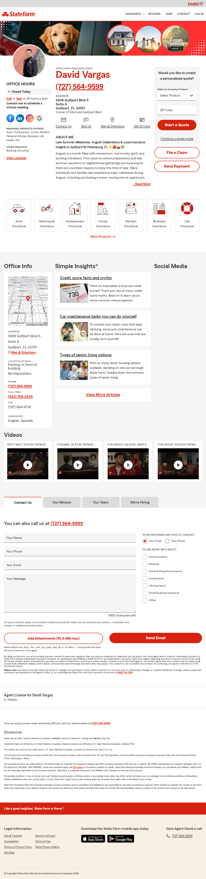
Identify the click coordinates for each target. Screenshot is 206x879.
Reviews (154, 14)
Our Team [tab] (100, 502)
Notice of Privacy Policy (18, 847)
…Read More (141, 184)
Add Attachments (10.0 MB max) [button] (54, 638)
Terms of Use (43, 841)
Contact (183, 14)
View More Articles (103, 395)
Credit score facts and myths (86, 278)
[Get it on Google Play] (120, 839)
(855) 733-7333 (125, 672)
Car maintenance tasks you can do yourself (98, 316)
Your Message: (16, 578)
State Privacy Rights (47, 847)
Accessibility (11, 841)
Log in (199, 14)
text (19, 98)
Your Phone (14, 551)
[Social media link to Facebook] (10, 118)
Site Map (9, 852)
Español (193, 3)
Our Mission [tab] (62, 502)
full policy (78, 767)
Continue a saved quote (177, 138)
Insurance (133, 14)
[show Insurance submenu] (142, 14)
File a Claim (177, 153)
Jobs (168, 14)
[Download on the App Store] (93, 839)
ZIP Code (166, 110)
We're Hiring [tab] (139, 502)
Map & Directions (23, 352)
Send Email (156, 638)
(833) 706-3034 (20, 396)
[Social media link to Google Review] (39, 118)
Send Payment (177, 166)
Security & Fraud (45, 835)
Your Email (13, 565)
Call (9, 98)
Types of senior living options (85, 355)
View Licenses (16, 158)
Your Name (14, 537)
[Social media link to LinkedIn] (20, 118)
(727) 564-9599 (79, 87)
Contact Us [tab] (23, 502)
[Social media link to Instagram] (30, 118)
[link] (19, 14)
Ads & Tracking (13, 835)
